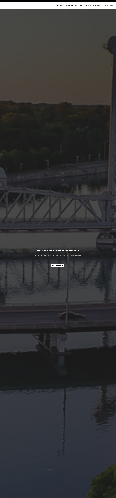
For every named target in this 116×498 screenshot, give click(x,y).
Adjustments (74, 5)
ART (103, 5)
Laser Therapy (96, 5)
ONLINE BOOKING (57, 266)
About (61, 5)
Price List (67, 5)
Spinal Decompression (85, 5)
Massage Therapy (109, 5)
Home (57, 5)
